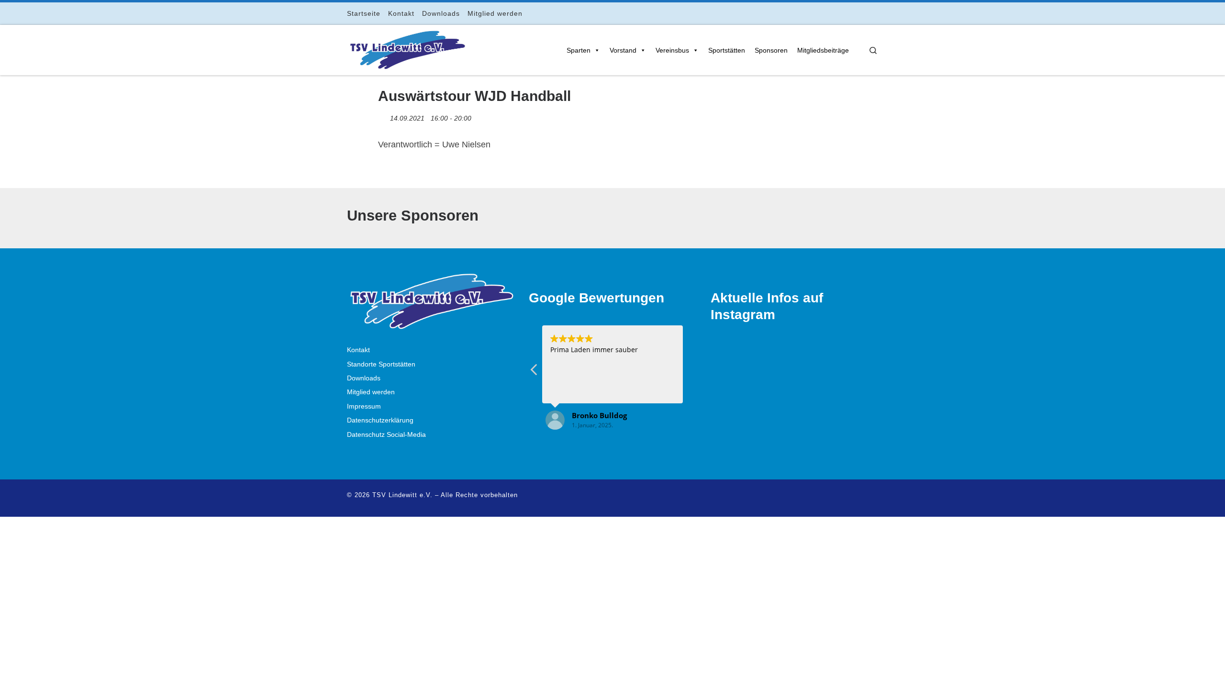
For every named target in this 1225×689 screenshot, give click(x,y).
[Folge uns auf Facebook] (835, 13)
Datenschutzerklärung (380, 420)
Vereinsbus (672, 50)
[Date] (383, 116)
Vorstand (623, 50)
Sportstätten (726, 50)
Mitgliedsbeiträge (823, 50)
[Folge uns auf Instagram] (848, 13)
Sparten (578, 50)
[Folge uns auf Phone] (875, 13)
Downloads (363, 378)
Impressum (364, 406)
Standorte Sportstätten (381, 364)
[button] (534, 372)
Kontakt (358, 350)
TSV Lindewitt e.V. (402, 495)
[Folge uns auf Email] (862, 13)
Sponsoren (771, 50)
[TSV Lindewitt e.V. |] (407, 48)
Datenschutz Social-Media (386, 434)
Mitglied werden (371, 392)
